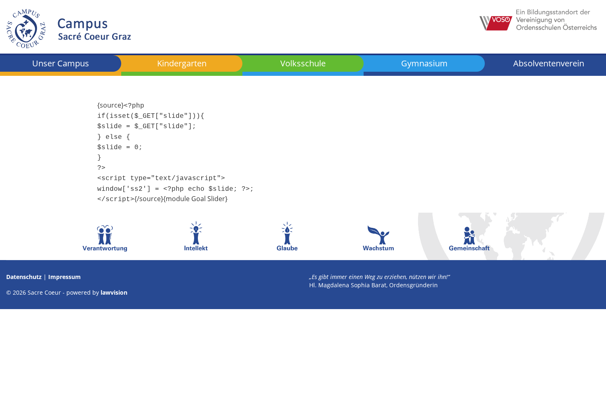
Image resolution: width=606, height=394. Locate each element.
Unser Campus (60, 63)
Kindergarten (182, 63)
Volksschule (303, 63)
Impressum (64, 277)
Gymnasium (424, 63)
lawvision (114, 292)
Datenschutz (24, 277)
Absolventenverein (548, 64)
